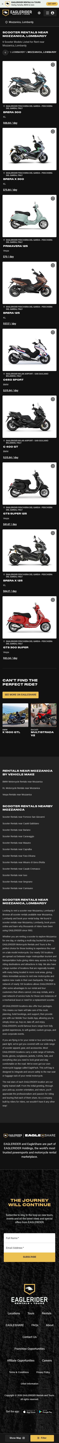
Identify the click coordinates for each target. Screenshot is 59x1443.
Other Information (29, 1384)
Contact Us (29, 1337)
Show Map (15, 1438)
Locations (14, 1313)
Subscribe (29, 1257)
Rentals (46, 1313)
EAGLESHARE (15, 1325)
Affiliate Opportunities (20, 1360)
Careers (47, 1360)
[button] (29, 93)
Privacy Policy (43, 1372)
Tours (31, 1313)
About (49, 1325)
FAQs (34, 1325)
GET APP (52, 4)
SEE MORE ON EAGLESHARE (20, 695)
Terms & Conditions (19, 1372)
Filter (44, 1438)
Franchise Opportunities (29, 1349)
